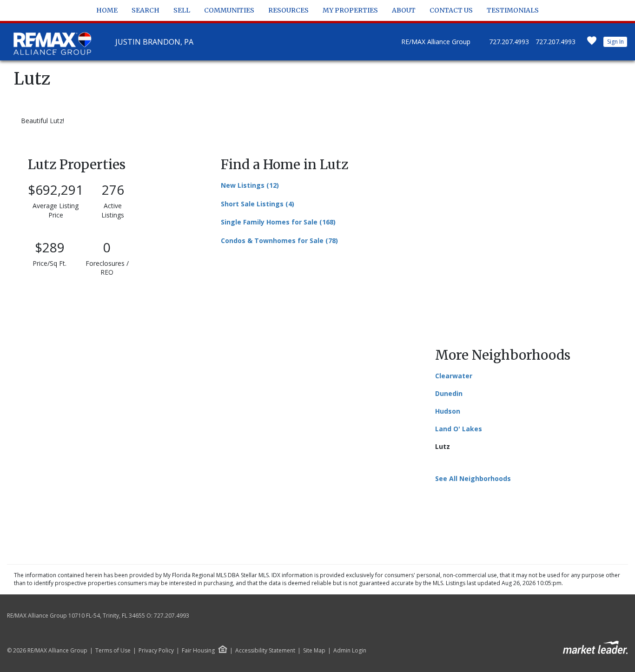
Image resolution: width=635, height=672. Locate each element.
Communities (229, 10)
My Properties (350, 10)
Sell (181, 10)
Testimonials (513, 10)
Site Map (314, 650)
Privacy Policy (156, 650)
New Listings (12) (250, 185)
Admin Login (349, 650)
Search (145, 10)
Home (107, 10)
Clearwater (453, 375)
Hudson (447, 411)
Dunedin (449, 393)
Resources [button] (288, 10)
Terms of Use (113, 650)
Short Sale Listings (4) (257, 203)
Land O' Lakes (458, 428)
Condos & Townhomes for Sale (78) (279, 240)
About (404, 10)
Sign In (615, 42)
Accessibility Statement (265, 650)
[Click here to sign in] (591, 43)
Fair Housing (198, 650)
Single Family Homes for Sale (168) (278, 221)
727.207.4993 (509, 41)
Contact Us (451, 10)
